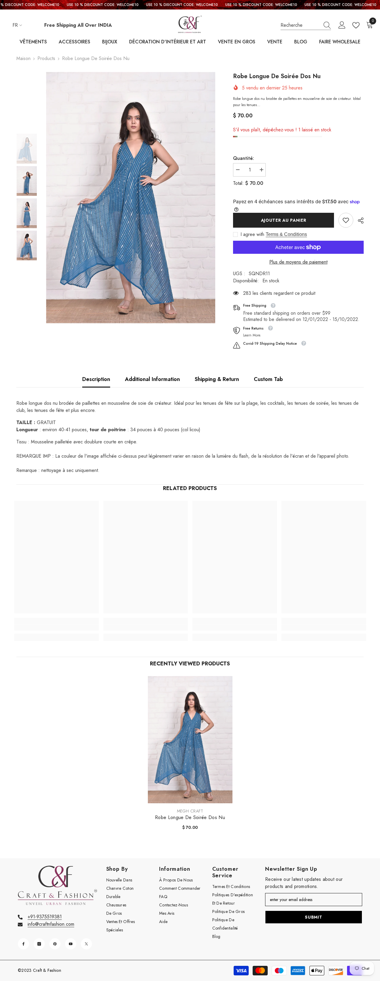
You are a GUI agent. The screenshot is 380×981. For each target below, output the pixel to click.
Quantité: (243, 158)
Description (96, 379)
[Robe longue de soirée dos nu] (190, 739)
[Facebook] (23, 943)
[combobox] (300, 25)
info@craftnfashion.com (51, 924)
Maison (23, 58)
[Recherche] (306, 25)
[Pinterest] (55, 943)
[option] (131, 197)
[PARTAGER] (358, 220)
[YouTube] (70, 943)
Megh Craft (190, 811)
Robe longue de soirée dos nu (190, 818)
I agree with (252, 234)
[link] (345, 220)
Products (46, 58)
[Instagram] (39, 943)
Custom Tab (268, 379)
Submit (313, 917)
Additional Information (152, 379)
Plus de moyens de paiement (298, 262)
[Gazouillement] (86, 943)
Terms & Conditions (286, 234)
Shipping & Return (217, 379)
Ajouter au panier (283, 220)
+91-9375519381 (45, 916)
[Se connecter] (342, 25)
